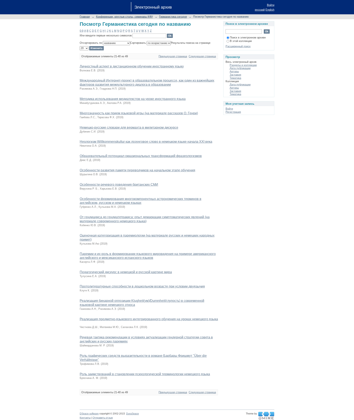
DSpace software (89, 413)
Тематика (235, 78)
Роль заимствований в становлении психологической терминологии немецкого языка (145, 374)
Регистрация (233, 111)
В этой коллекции (241, 41)
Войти (270, 5)
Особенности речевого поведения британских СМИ (119, 184)
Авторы (234, 71)
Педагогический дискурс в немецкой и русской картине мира (126, 272)
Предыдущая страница (173, 56)
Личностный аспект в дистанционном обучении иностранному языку (132, 66)
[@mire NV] (266, 415)
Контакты (85, 417)
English (270, 9)
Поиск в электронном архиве (248, 37)
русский (260, 9)
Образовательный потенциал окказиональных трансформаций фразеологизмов (141, 156)
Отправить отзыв (103, 417)
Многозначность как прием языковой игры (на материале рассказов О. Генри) (139, 113)
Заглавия (235, 74)
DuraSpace (132, 413)
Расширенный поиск (238, 46)
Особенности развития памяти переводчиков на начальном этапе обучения (137, 170)
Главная (85, 16)
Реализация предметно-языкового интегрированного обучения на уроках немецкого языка (149, 319)
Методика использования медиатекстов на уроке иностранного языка (133, 99)
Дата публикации (240, 68)
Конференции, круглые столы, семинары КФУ (124, 16)
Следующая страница (202, 56)
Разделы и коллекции (243, 65)
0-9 (81, 30)
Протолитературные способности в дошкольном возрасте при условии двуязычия (142, 286)
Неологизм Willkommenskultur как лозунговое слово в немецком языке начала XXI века (146, 141)
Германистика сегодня (173, 16)
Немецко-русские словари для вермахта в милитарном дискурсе (129, 127)
